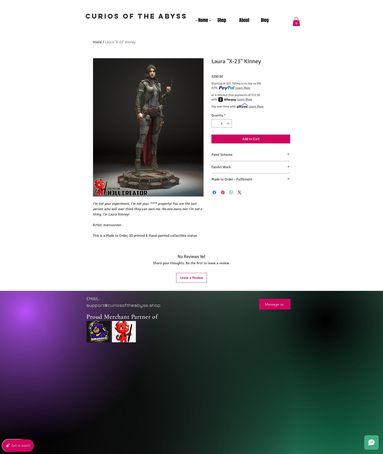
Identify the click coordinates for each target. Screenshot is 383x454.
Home (97, 42)
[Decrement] (215, 123)
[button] (296, 21)
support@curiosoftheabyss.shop (123, 305)
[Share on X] (239, 192)
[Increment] (228, 123)
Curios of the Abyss (136, 16)
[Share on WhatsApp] (231, 192)
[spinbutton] (222, 123)
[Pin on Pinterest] (222, 192)
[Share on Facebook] (214, 192)
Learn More (242, 88)
